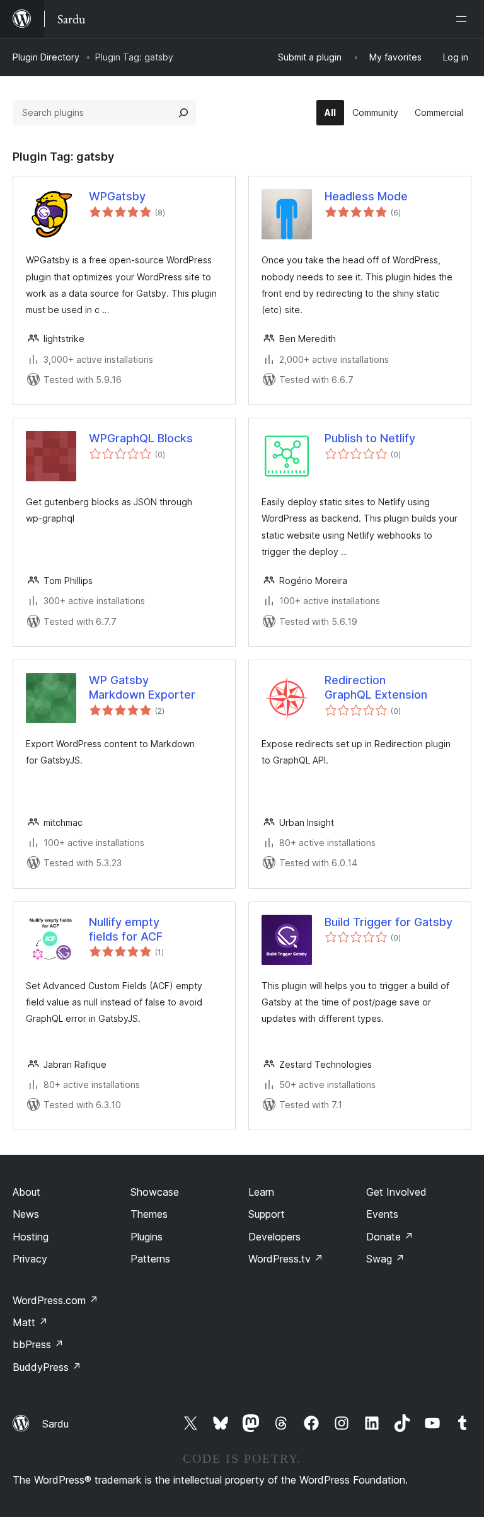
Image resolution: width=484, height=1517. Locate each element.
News (26, 1214)
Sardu (55, 1423)
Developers (274, 1236)
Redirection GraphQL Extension (376, 687)
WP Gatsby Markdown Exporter (142, 687)
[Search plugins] (183, 112)
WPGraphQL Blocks (141, 438)
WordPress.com (55, 1300)
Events (382, 1214)
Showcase (154, 1192)
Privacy (30, 1258)
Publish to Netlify (370, 438)
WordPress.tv (285, 1258)
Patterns (150, 1258)
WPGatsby (117, 196)
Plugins (146, 1236)
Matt (30, 1322)
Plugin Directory (46, 57)
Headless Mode (366, 196)
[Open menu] (464, 19)
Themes (149, 1214)
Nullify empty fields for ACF (126, 929)
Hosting (31, 1236)
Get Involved (396, 1192)
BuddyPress (47, 1367)
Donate (389, 1236)
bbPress (38, 1344)
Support (266, 1214)
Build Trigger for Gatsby (388, 922)
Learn (261, 1192)
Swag (385, 1258)
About (26, 1192)
